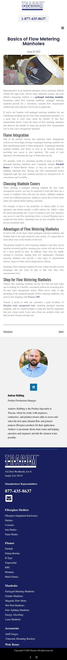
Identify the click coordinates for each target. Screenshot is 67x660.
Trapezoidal (11, 562)
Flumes (9, 543)
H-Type (8, 558)
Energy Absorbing (14, 614)
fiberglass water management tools (19, 305)
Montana (9, 572)
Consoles (9, 525)
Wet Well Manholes (14, 605)
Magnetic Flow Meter (15, 600)
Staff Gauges (11, 634)
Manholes (11, 585)
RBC (7, 567)
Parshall (9, 548)
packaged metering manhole (49, 97)
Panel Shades (11, 534)
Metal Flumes (11, 576)
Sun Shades (11, 529)
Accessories (12, 628)
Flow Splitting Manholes (17, 610)
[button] (62, 28)
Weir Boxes (12, 644)
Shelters (9, 520)
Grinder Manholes (14, 596)
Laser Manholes (13, 619)
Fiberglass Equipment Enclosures (21, 515)
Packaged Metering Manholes (19, 591)
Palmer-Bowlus (12, 553)
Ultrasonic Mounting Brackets (20, 638)
